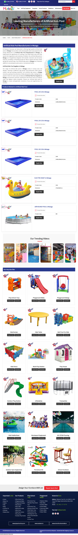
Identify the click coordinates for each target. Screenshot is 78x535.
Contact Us (6, 508)
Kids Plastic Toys (32, 510)
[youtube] (32, 1)
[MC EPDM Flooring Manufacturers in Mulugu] (63, 422)
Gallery (5, 503)
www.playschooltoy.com (18, 523)
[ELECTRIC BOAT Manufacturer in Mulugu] (18, 189)
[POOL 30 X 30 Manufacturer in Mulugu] (18, 161)
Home (4, 37)
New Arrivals (66, 8)
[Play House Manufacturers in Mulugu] (63, 353)
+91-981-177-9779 (10, 1)
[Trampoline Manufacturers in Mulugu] (63, 387)
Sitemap (5, 510)
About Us (6, 4)
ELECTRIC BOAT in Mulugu (43, 178)
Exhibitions (51, 8)
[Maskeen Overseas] (8, 8)
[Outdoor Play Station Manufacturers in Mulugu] (14, 387)
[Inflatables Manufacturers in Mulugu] (38, 387)
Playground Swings (20, 503)
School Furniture (43, 8)
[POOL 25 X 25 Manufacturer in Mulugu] (18, 132)
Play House (18, 514)
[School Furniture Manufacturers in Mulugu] (63, 456)
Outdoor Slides (43, 504)
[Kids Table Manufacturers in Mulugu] (38, 318)
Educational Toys (32, 512)
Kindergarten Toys (32, 513)
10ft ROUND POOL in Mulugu (44, 207)
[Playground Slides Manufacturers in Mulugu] (38, 284)
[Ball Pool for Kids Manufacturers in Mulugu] (63, 318)
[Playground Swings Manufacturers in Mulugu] (63, 284)
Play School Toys (20, 499)
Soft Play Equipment (26, 8)
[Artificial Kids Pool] (59, 63)
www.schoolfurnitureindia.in (59, 523)
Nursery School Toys (33, 508)
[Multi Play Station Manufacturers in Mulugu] (38, 353)
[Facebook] (29, 1)
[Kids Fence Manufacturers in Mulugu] (14, 353)
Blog (4, 506)
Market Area (6, 512)
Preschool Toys (31, 501)
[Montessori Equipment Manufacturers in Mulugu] (38, 422)
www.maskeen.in (39, 523)
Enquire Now (39, 105)
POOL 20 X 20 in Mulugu (42, 92)
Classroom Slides (44, 508)
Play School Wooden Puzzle (32, 516)
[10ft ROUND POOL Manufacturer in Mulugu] (18, 218)
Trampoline (34, 8)
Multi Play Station (20, 512)
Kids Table (18, 506)
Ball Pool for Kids (20, 508)
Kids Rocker (18, 504)
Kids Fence (18, 510)
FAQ (4, 504)
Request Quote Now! (52, 488)
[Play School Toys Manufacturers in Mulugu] (14, 284)
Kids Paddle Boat (16, 37)
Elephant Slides (44, 501)
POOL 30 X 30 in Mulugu (42, 149)
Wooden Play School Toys (32, 503)
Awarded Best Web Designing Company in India (57, 531)
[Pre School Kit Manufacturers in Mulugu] (38, 456)
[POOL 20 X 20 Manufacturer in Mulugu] (18, 103)
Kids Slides (42, 503)
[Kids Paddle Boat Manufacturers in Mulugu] (14, 422)
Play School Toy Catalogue (43, 1)
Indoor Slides (43, 512)
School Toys (31, 519)
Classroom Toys (31, 506)
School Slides (43, 506)
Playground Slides (20, 501)
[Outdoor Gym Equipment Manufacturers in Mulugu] (14, 456)
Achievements (58, 8)
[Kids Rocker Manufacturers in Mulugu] (14, 318)
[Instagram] (9, 253)
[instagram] (34, 1)
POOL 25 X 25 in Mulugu (42, 121)
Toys (18, 8)
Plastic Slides (43, 510)
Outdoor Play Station (21, 515)
